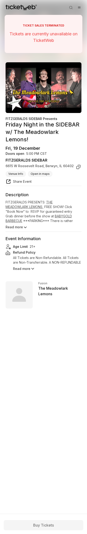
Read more (14, 227)
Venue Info (15, 174)
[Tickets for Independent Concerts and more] (21, 7)
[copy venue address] (78, 167)
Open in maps (40, 174)
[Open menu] (79, 7)
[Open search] (70, 7)
